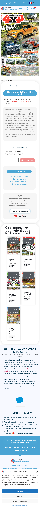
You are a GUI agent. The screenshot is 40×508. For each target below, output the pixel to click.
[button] (37, 472)
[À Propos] (16, 2)
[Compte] (11, 2)
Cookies (12, 505)
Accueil (7, 86)
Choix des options (26, 269)
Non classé (25, 101)
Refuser (20, 496)
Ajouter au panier (27, 160)
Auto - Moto (22, 86)
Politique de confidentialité (22, 505)
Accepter (20, 491)
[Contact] (7, 2)
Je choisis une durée (13, 151)
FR (33, 3)
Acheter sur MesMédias (20, 211)
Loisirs (13, 86)
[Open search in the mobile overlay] (24, 3)
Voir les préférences (20, 501)
